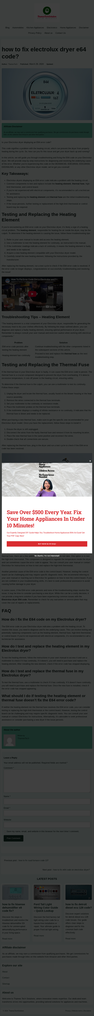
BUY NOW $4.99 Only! (47, 544)
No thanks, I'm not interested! (47, 556)
